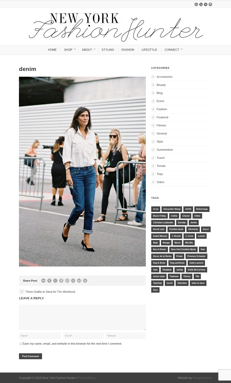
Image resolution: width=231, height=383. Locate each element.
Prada (179, 256)
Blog (160, 93)
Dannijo (182, 222)
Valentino (182, 283)
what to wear (198, 283)
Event (160, 101)
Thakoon (174, 276)
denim (194, 222)
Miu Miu (189, 242)
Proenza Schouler (196, 256)
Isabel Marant (160, 236)
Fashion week (176, 229)
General (162, 133)
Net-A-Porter (159, 249)
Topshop (157, 283)
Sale (155, 269)
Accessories (164, 76)
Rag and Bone (177, 263)
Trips (160, 174)
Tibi (197, 276)
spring (179, 269)
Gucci (206, 229)
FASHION (127, 49)
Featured (162, 117)
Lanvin (201, 236)
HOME (52, 49)
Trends (161, 165)
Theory (187, 276)
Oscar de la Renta (162, 256)
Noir (203, 249)
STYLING (108, 49)
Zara (155, 290)
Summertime (165, 149)
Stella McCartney (196, 269)
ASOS (188, 209)
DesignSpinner (202, 377)
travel (170, 283)
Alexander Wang (171, 209)
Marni (177, 242)
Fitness (161, 125)
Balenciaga (202, 209)
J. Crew (189, 236)
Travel (161, 157)
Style (160, 141)
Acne (155, 209)
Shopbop (166, 269)
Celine (174, 216)
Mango (166, 242)
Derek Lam (158, 229)
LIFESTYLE (149, 49)
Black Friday (159, 216)
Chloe (197, 216)
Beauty (161, 84)
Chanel (185, 216)
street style (159, 276)
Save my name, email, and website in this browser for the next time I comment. (72, 343)
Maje (155, 242)
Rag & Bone (159, 263)
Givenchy (193, 229)
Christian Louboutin (163, 222)
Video (160, 182)
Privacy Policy (86, 377)
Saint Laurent (196, 263)
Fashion (162, 109)
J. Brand (176, 236)
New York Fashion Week (183, 249)
